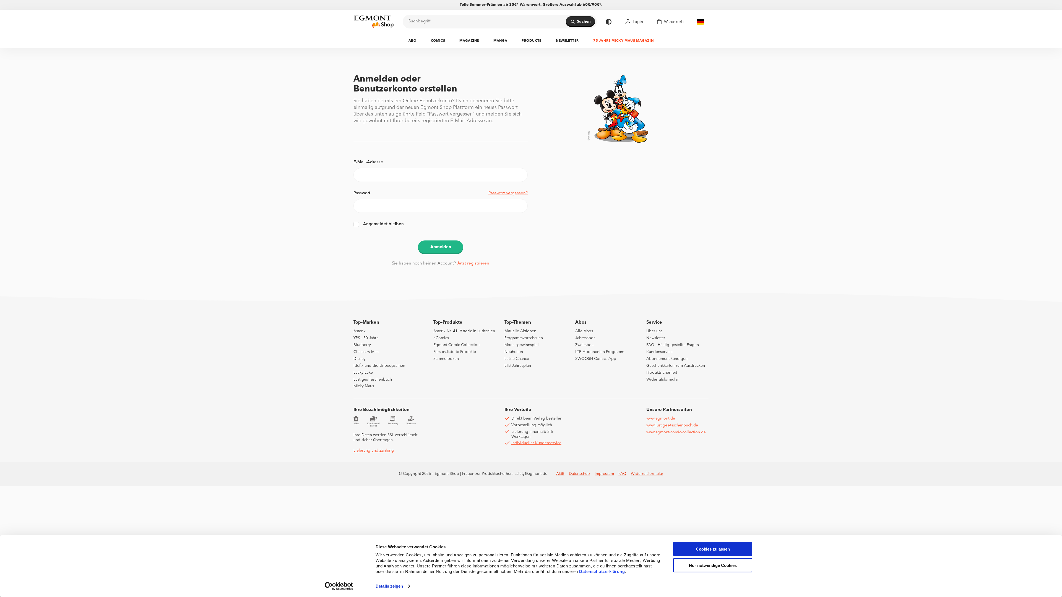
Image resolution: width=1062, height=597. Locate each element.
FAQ (622, 474)
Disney (359, 359)
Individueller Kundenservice (536, 443)
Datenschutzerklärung (602, 571)
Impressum (604, 474)
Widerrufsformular (662, 379)
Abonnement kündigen (667, 359)
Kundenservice (659, 352)
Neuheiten (513, 352)
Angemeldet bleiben (383, 224)
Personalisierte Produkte (454, 352)
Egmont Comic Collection (456, 345)
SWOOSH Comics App (595, 359)
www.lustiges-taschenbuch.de (672, 425)
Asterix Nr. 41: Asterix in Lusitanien (464, 331)
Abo (412, 41)
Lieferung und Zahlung (373, 450)
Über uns (654, 331)
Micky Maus (363, 386)
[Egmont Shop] (373, 21)
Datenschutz (579, 474)
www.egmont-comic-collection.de (676, 432)
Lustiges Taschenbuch (372, 379)
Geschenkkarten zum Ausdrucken (675, 366)
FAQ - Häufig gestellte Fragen (672, 345)
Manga (500, 41)
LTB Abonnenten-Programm (599, 352)
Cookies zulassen (713, 549)
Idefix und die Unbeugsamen (379, 366)
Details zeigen (389, 586)
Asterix (359, 331)
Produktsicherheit (661, 373)
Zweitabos (584, 345)
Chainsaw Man (366, 352)
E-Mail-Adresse (368, 162)
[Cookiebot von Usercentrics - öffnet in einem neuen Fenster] (339, 586)
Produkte (532, 41)
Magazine (469, 41)
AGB (560, 474)
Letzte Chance (516, 359)
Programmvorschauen (523, 338)
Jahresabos (585, 338)
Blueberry (362, 345)
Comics (438, 41)
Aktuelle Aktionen (520, 331)
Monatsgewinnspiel (521, 345)
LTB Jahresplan (517, 366)
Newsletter (567, 41)
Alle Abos (584, 331)
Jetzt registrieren (473, 263)
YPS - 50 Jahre (366, 338)
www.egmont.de (660, 418)
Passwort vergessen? (508, 193)
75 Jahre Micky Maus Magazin (623, 41)
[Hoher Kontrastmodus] (608, 22)
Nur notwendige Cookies (713, 565)
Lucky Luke (363, 373)
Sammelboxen (446, 359)
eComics (441, 338)
